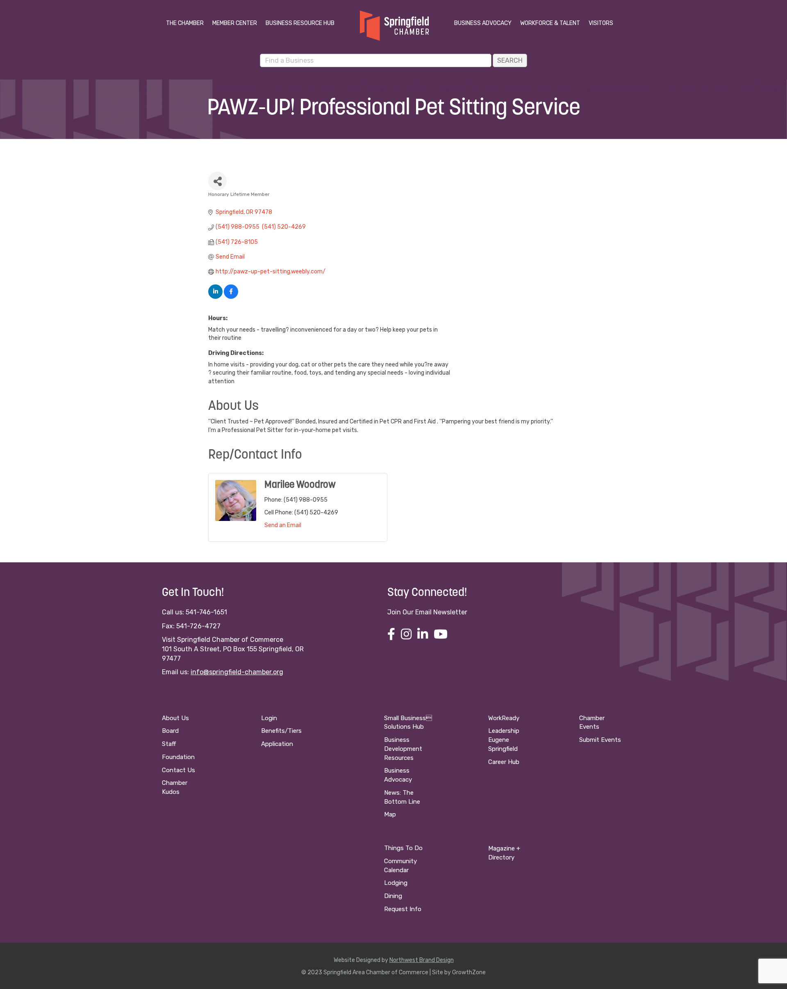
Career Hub (503, 762)
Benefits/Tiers (281, 730)
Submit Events (600, 739)
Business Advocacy (483, 23)
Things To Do (403, 848)
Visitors (601, 23)
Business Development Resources (403, 749)
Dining (393, 896)
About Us (175, 718)
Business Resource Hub (300, 23)
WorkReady (503, 718)
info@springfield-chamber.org (237, 672)
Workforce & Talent (550, 23)
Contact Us (178, 770)
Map (390, 814)
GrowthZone (469, 972)
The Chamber (185, 23)
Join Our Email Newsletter (427, 612)
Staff (169, 744)
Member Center (234, 23)
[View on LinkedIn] (215, 296)
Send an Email (282, 525)
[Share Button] (217, 181)
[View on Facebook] (231, 296)
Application (277, 744)
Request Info (402, 909)
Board (170, 730)
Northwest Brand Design (421, 960)
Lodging (395, 883)
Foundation (178, 757)
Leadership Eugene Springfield (503, 740)
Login (269, 718)
